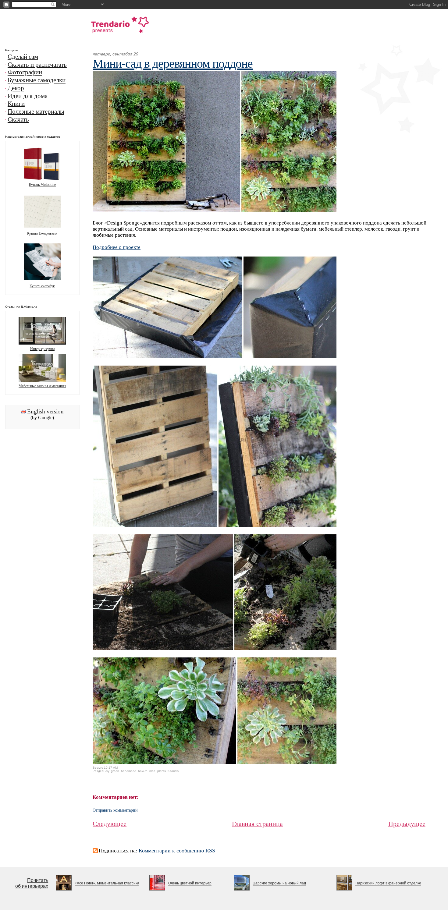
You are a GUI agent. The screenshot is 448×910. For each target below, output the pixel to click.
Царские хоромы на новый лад (279, 883)
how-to (143, 771)
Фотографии (25, 72)
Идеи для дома (28, 96)
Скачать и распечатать (37, 64)
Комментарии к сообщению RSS (177, 851)
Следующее (109, 823)
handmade (128, 771)
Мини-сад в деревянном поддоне (173, 63)
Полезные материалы (36, 111)
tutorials (173, 771)
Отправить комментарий (115, 810)
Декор (16, 88)
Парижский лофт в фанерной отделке (388, 883)
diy (107, 771)
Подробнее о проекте (116, 247)
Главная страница (257, 823)
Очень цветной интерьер (190, 883)
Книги (16, 103)
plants (161, 771)
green (115, 771)
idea (152, 771)
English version (45, 411)
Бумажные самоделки (37, 80)
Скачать (18, 119)
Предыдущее (406, 823)
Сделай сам (23, 56)
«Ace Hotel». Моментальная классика (107, 883)
